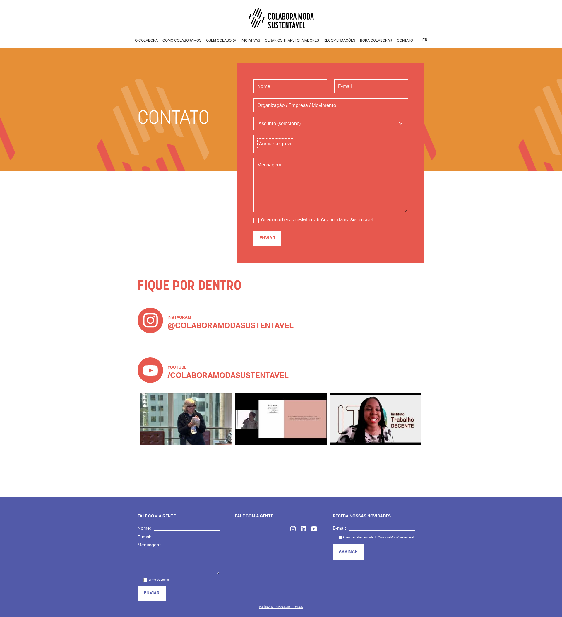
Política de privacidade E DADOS (281, 607)
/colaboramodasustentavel (228, 375)
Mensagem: (149, 545)
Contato (405, 40)
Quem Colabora (221, 40)
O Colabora (146, 40)
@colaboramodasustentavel (230, 326)
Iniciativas (250, 40)
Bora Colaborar (376, 40)
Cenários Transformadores (292, 40)
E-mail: (144, 537)
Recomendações (339, 40)
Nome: (144, 528)
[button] (330, 123)
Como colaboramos (181, 40)
